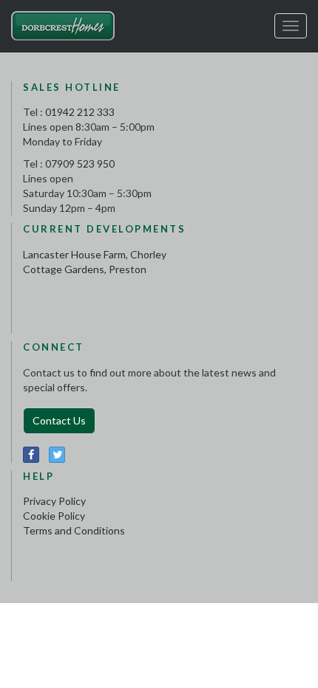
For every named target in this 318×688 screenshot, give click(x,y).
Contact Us (59, 420)
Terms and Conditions (74, 530)
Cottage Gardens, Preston (84, 269)
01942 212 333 (80, 112)
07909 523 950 (80, 163)
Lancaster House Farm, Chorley (94, 254)
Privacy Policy (54, 501)
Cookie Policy (54, 515)
